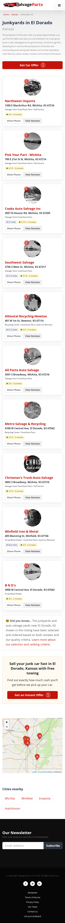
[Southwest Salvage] (32, 248)
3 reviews (17, 114)
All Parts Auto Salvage (22, 370)
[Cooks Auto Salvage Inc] (32, 195)
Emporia (44, 798)
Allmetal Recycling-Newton (26, 316)
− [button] (7, 727)
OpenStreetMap (46, 772)
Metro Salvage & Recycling (25, 424)
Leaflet (34, 772)
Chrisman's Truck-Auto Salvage (29, 478)
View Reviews (32, 120)
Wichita (10, 798)
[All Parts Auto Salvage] (32, 356)
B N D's (10, 585)
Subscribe (53, 845)
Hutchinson (12, 808)
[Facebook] (25, 883)
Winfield (26, 798)
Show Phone (14, 120)
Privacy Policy (32, 902)
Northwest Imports (20, 101)
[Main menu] (59, 5)
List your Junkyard (32, 916)
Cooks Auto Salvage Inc (23, 208)
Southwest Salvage (19, 262)
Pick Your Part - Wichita (23, 155)
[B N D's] (32, 571)
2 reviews (17, 598)
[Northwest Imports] (32, 87)
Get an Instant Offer (30, 695)
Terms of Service (32, 897)
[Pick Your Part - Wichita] (32, 141)
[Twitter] (32, 883)
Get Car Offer (30, 65)
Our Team (32, 906)
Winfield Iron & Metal (21, 531)
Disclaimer (32, 892)
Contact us (32, 911)
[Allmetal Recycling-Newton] (32, 302)
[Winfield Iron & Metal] (32, 517)
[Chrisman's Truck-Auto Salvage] (32, 464)
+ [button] (7, 722)
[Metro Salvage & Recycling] (32, 410)
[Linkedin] (39, 883)
